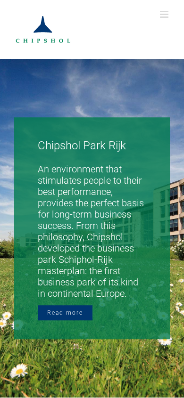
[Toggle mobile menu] (165, 14)
